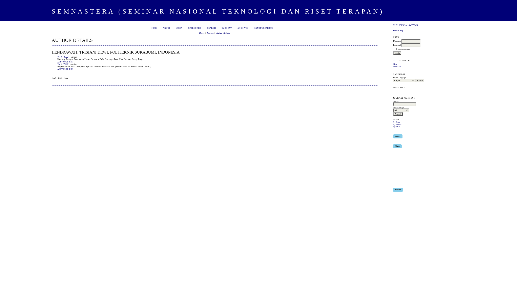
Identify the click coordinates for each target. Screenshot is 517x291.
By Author (397, 124)
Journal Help (398, 31)
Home (154, 28)
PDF (71, 62)
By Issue (396, 122)
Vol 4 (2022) (63, 57)
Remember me (404, 49)
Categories (195, 28)
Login (179, 28)
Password (397, 45)
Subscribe (397, 66)
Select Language (399, 77)
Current (227, 28)
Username (397, 41)
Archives (242, 28)
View (395, 64)
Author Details (223, 33)
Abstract (62, 62)
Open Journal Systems (405, 25)
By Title (396, 126)
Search (211, 28)
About (166, 28)
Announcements (263, 28)
